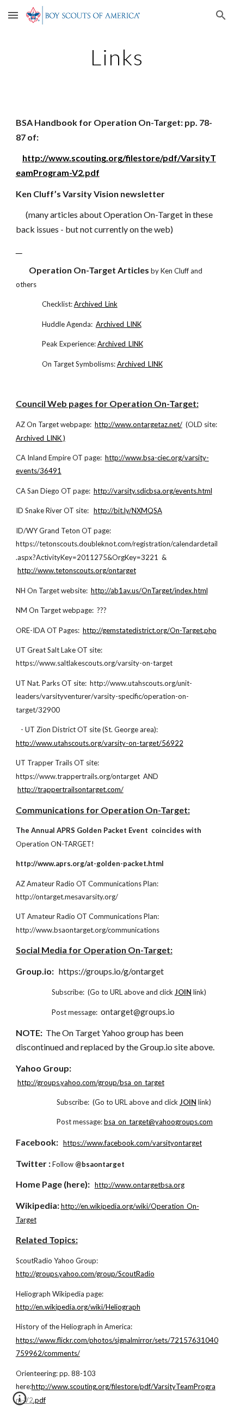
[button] (13, 15)
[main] (117, 57)
